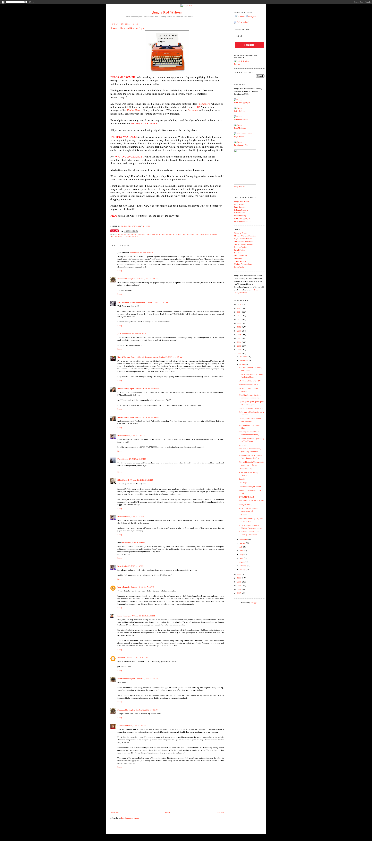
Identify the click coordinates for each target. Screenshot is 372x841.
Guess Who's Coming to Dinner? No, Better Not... (251, 375)
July (241, 546)
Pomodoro (204, 103)
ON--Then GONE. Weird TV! (250, 380)
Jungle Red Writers (167, 12)
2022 (239, 319)
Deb (119, 435)
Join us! (237, 64)
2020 (239, 327)
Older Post (220, 812)
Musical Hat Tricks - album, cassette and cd (249, 509)
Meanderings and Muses (243, 241)
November (243, 360)
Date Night (243, 482)
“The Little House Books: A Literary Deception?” (250, 533)
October (242, 364)
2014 (239, 349)
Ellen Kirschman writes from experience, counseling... (250, 396)
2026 (239, 304)
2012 (239, 574)
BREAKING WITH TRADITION (251, 500)
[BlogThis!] (128, 231)
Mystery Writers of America (245, 235)
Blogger (254, 602)
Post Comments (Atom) (130, 818)
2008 (239, 589)
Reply (119, 270)
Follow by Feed (243, 22)
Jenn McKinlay (240, 128)
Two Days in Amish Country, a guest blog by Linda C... (251, 450)
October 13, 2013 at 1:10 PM (141, 480)
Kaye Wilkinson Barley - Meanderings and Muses (137, 357)
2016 (239, 342)
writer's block (183, 234)
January (242, 569)
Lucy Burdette (239, 186)
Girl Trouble (243, 514)
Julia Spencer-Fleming (243, 221)
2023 (239, 315)
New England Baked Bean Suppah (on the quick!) (249, 433)
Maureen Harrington (126, 278)
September (243, 539)
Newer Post (114, 812)
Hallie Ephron (239, 111)
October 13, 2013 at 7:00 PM (143, 615)
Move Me (242, 445)
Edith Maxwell (123, 479)
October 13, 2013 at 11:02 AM (147, 388)
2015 (239, 346)
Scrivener (193, 110)
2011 (239, 578)
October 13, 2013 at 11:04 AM (147, 417)
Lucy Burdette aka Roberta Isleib (131, 302)
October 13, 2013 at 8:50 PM (147, 709)
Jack (119, 333)
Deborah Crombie (241, 119)
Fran (119, 459)
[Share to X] (131, 231)
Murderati (238, 258)
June (241, 550)
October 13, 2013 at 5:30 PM (142, 587)
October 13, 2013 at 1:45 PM (133, 542)
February (243, 565)
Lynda (120, 725)
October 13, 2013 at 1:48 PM (132, 566)
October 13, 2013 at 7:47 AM (157, 302)
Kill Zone (238, 252)
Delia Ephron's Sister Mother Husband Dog (250, 420)
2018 (239, 334)
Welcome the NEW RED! (248, 384)
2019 (239, 330)
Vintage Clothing (246, 504)
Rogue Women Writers (243, 238)
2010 (239, 581)
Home (167, 812)
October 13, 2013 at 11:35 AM (133, 435)
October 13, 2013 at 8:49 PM (147, 678)
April (241, 558)
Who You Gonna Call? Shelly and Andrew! (250, 369)
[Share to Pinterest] (136, 231)
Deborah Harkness (127, 234)
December (243, 356)
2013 (239, 353)
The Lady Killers (240, 255)
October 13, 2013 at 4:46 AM (147, 278)
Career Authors (240, 261)
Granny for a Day (245, 468)
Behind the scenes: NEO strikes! (251, 408)
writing (195, 234)
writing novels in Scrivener (124, 236)
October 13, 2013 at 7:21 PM (137, 657)
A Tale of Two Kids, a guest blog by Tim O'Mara (251, 440)
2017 (239, 338)
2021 (239, 323)
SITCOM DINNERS (246, 497)
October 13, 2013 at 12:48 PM (134, 459)
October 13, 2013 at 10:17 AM (171, 357)
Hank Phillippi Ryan (125, 388)
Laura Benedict (123, 587)
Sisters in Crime (240, 233)
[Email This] (125, 231)
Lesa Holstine (239, 250)
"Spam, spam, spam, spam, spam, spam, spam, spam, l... (251, 403)
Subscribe (249, 44)
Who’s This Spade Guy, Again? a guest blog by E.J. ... (251, 463)
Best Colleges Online (246, 291)
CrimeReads (239, 267)
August (242, 543)
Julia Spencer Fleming (243, 145)
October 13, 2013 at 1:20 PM (132, 516)
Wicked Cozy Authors (243, 264)
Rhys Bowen (239, 136)
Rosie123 (121, 657)
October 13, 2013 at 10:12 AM (134, 333)
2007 (239, 593)
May (241, 554)
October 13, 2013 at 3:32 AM (141, 252)
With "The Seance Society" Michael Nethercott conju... (250, 526)
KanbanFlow (133, 110)
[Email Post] (121, 231)
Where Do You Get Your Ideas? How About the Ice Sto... (251, 457)
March (242, 562)
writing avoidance (208, 234)
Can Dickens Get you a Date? (250, 486)
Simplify (242, 479)
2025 (239, 308)
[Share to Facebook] (134, 231)
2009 (239, 585)
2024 (239, 312)
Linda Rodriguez (124, 615)
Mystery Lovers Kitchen (243, 244)
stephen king (168, 234)
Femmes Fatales (240, 247)
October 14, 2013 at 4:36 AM (135, 725)
